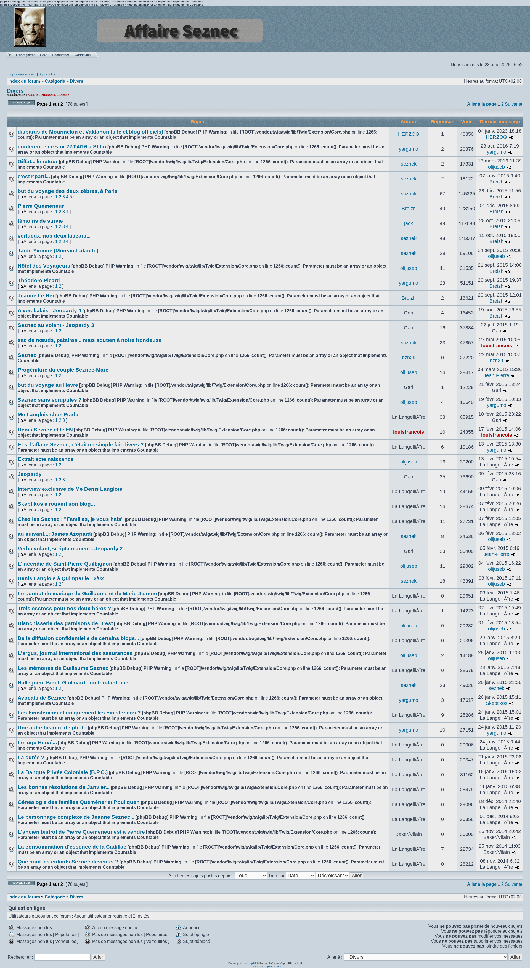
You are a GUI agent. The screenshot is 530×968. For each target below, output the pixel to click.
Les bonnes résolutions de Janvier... (64, 787)
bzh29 (408, 357)
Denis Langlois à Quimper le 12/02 (61, 578)
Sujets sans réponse (22, 74)
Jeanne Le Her (36, 295)
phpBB (252, 963)
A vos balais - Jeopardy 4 (49, 310)
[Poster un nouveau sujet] (21, 106)
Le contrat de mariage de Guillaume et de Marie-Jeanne (87, 593)
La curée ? (31, 757)
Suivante (513, 104)
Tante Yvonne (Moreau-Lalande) (58, 251)
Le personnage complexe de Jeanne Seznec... (76, 817)
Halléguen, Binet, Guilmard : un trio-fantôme (73, 683)
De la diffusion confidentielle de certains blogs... (78, 638)
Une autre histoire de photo (52, 727)
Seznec (27, 355)
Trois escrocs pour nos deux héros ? (64, 608)
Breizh (496, 182)
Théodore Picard (39, 280)
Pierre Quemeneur (41, 206)
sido (31, 95)
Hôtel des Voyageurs (44, 266)
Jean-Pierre (496, 375)
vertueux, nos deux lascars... (54, 236)
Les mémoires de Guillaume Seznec (63, 668)
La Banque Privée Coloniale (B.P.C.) (63, 772)
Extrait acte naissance (46, 459)
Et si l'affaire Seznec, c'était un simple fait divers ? (81, 444)
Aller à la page (482, 104)
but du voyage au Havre (48, 385)
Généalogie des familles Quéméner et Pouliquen (79, 802)
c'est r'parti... (34, 176)
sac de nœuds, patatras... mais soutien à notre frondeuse (90, 340)
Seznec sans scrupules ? (50, 400)
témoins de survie (40, 221)
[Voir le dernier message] (510, 137)
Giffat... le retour (38, 161)
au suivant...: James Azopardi (55, 534)
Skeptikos (496, 703)
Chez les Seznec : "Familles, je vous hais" (71, 519)
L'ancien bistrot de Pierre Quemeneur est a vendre (81, 832)
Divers (15, 91)
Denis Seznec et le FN (45, 430)
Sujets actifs (47, 74)
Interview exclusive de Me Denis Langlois (70, 489)
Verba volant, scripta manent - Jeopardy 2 (70, 548)
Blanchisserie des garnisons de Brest (65, 623)
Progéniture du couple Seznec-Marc (63, 370)
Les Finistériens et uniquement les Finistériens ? (79, 713)
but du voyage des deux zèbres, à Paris (68, 191)
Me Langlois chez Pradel (49, 414)
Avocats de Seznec (42, 698)
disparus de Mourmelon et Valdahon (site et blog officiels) (90, 132)
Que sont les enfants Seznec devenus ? (68, 862)
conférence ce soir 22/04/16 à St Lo (62, 147)
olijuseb (496, 167)
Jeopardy (30, 474)
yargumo (408, 149)
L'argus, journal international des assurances (75, 653)
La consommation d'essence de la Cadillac (72, 847)
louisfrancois (45, 95)
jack (408, 223)
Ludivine (63, 95)
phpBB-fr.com (272, 966)
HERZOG (408, 134)
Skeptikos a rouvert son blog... (56, 504)
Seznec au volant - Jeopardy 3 (56, 325)
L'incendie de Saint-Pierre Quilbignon (65, 564)
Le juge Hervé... (37, 742)
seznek (409, 164)
